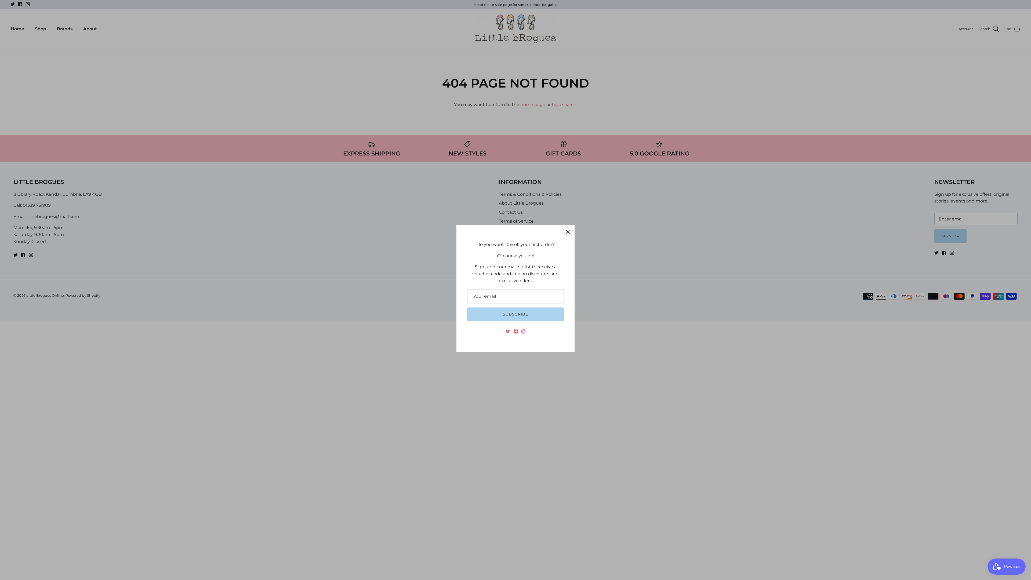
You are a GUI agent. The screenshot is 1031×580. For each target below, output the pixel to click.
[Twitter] (508, 331)
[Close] (568, 232)
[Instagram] (523, 331)
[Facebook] (516, 331)
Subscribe (515, 314)
